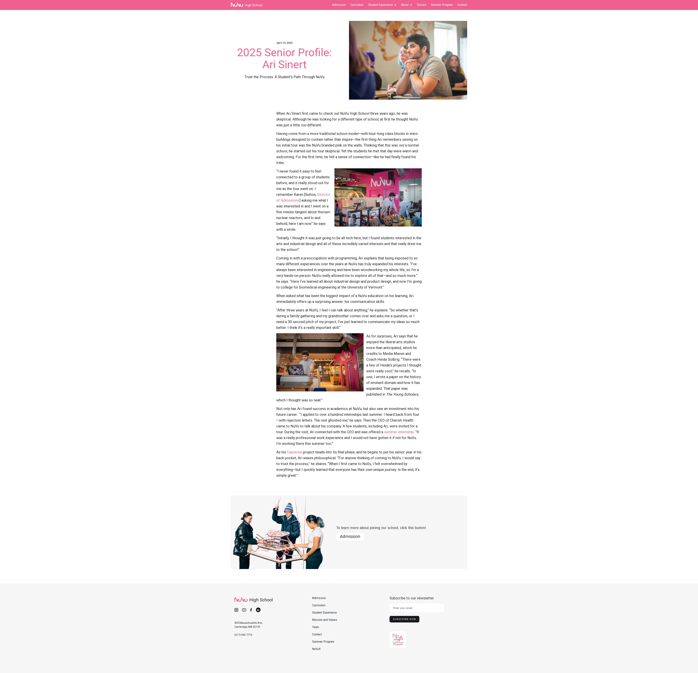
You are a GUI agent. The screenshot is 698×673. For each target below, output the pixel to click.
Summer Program (442, 5)
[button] (382, 5)
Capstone (294, 452)
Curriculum (357, 5)
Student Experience (324, 612)
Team (315, 627)
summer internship (399, 432)
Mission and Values (324, 620)
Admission (339, 5)
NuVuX (316, 649)
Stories (421, 5)
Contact (462, 5)
